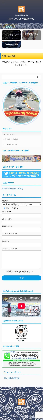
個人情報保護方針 (11, 378)
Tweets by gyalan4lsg (12, 188)
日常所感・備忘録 (11, 139)
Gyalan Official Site (21, 412)
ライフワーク (11, 134)
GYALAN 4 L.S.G (11, 144)
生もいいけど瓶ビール (21, 18)
